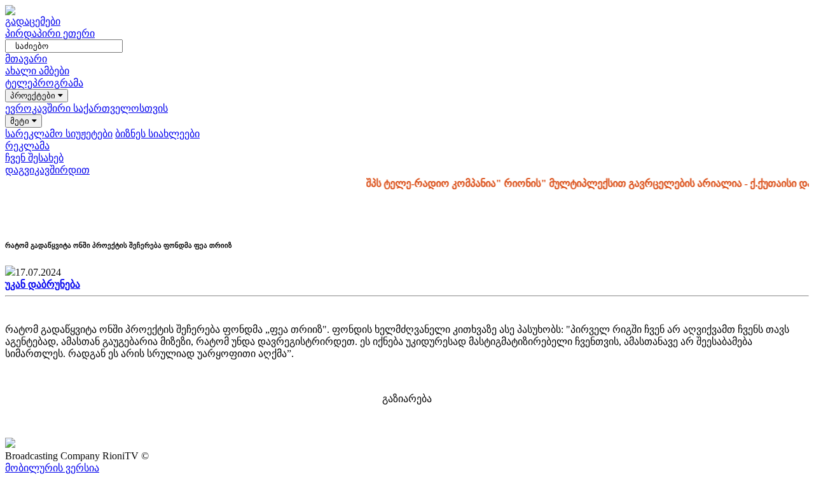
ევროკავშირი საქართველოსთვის (86, 108)
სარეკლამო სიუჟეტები (59, 133)
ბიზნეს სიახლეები (157, 133)
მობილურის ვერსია (52, 467)
